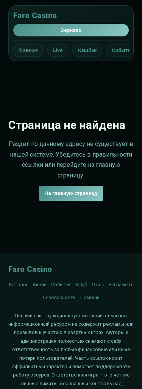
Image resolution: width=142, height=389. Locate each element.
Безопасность (59, 297)
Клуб (81, 284)
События (123, 50)
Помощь (90, 297)
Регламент (121, 284)
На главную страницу (71, 193)
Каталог (18, 284)
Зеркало (71, 30)
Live (58, 50)
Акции (40, 284)
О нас (98, 284)
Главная (28, 50)
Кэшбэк (87, 50)
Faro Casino (35, 15)
